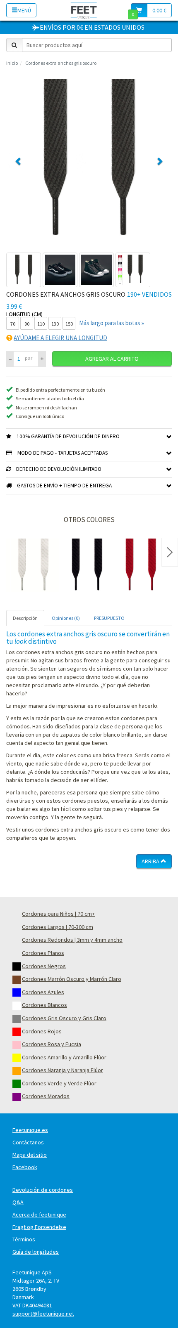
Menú (24, 10)
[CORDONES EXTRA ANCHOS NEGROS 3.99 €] (87, 565)
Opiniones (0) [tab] (66, 618)
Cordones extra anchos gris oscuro (60, 63)
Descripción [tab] (25, 618)
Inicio (12, 63)
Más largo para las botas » (111, 323)
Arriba (151, 861)
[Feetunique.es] (83, 10)
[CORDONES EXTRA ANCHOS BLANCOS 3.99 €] (33, 565)
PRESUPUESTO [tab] (109, 618)
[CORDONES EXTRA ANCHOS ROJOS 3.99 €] (141, 565)
